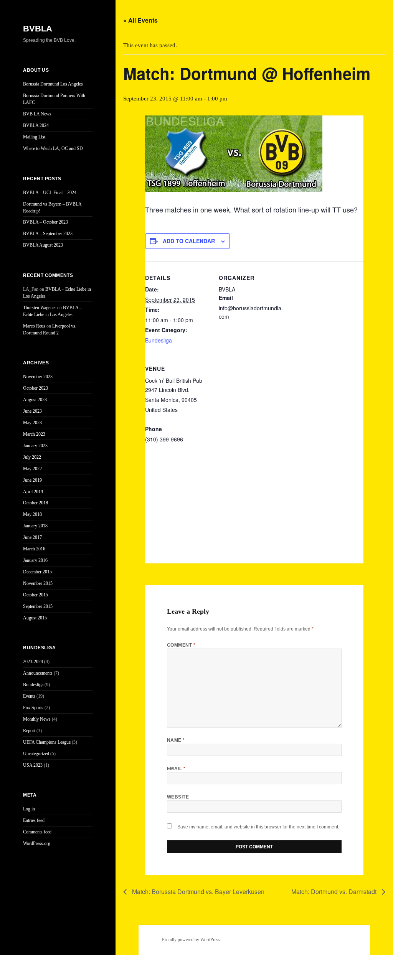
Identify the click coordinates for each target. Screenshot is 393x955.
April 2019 (33, 491)
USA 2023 (33, 765)
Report (29, 730)
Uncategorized (36, 753)
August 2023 (35, 399)
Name (176, 740)
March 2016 (34, 549)
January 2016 (35, 560)
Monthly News (37, 719)
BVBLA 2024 (36, 125)
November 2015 (38, 583)
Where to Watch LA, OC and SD (53, 148)
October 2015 (35, 595)
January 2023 (35, 445)
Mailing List (34, 137)
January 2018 (35, 526)
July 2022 (32, 457)
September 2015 (38, 606)
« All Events (140, 20)
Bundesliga (33, 684)
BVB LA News (37, 114)
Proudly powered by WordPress (191, 939)
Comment (181, 645)
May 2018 (32, 514)
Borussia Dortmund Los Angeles (53, 84)
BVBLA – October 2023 (45, 222)
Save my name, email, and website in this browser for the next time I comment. (258, 827)
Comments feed (37, 832)
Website (178, 797)
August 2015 (35, 618)
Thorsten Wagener (39, 307)
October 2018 (35, 502)
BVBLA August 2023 (43, 245)
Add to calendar (189, 241)
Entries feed (34, 820)
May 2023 (32, 422)
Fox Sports (33, 707)
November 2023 (38, 376)
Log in (29, 809)
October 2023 (35, 388)
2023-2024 (33, 661)
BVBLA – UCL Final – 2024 (49, 192)
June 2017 (32, 537)
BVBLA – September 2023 (48, 233)
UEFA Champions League (47, 742)
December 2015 (37, 572)
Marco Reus (34, 326)
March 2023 (34, 434)
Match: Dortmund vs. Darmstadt (334, 891)
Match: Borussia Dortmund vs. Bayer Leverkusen (197, 891)
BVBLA (37, 28)
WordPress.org (36, 843)
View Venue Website (170, 449)
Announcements (38, 673)
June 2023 (32, 411)
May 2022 (32, 468)
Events (29, 696)
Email (176, 768)
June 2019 (32, 480)
